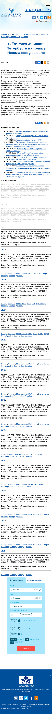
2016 (3, 400)
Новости (16, 34)
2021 (3, 249)
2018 (3, 340)
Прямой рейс (34, 639)
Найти (26, 648)
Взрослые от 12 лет (13, 620)
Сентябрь (43, 273)
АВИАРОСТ (24, 708)
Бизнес (20, 639)
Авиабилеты (6, 34)
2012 (3, 520)
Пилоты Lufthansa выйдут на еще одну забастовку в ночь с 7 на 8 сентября (27, 158)
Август (34, 303)
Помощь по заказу (34, 580)
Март (18, 273)
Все (26, 639)
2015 (3, 430)
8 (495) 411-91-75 (38, 10)
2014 (3, 460)
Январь (4, 273)
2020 (3, 279)
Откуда (12, 586)
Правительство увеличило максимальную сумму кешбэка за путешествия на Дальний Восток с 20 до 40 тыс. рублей (28, 174)
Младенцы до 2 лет (13, 634)
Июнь (30, 273)
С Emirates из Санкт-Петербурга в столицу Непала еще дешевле (25, 35)
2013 (3, 490)
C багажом (18, 643)
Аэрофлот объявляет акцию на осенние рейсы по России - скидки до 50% (28, 162)
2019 (3, 310)
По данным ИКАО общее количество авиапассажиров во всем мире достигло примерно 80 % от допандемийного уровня (27, 144)
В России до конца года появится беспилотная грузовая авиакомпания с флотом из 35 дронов (28, 168)
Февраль (11, 273)
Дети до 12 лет (12, 628)
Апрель (24, 273)
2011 (3, 550)
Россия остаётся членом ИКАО (29, 140)
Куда (11, 594)
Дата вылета (14, 602)
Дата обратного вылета (18, 610)
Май (30, 334)
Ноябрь (12, 275)
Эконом (13, 639)
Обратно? (26, 615)
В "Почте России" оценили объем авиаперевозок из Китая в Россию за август (25, 154)
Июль (36, 273)
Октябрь (4, 275)
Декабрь (19, 275)
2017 (3, 370)
